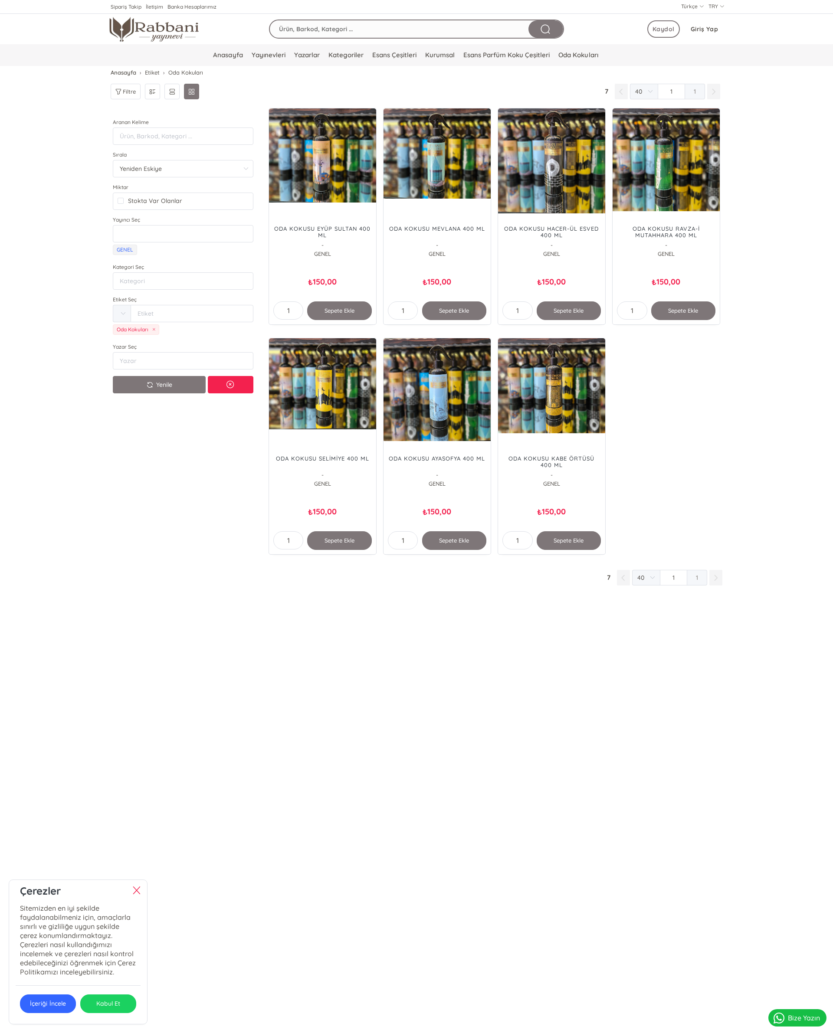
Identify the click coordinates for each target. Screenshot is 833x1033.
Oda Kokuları (578, 55)
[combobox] (183, 233)
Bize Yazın (804, 1017)
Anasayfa (228, 55)
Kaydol (664, 29)
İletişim (154, 6)
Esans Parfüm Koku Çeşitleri (506, 55)
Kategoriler (346, 55)
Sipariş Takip (126, 6)
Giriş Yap (704, 29)
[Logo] (154, 29)
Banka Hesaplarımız (191, 6)
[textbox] (183, 233)
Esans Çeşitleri (394, 55)
